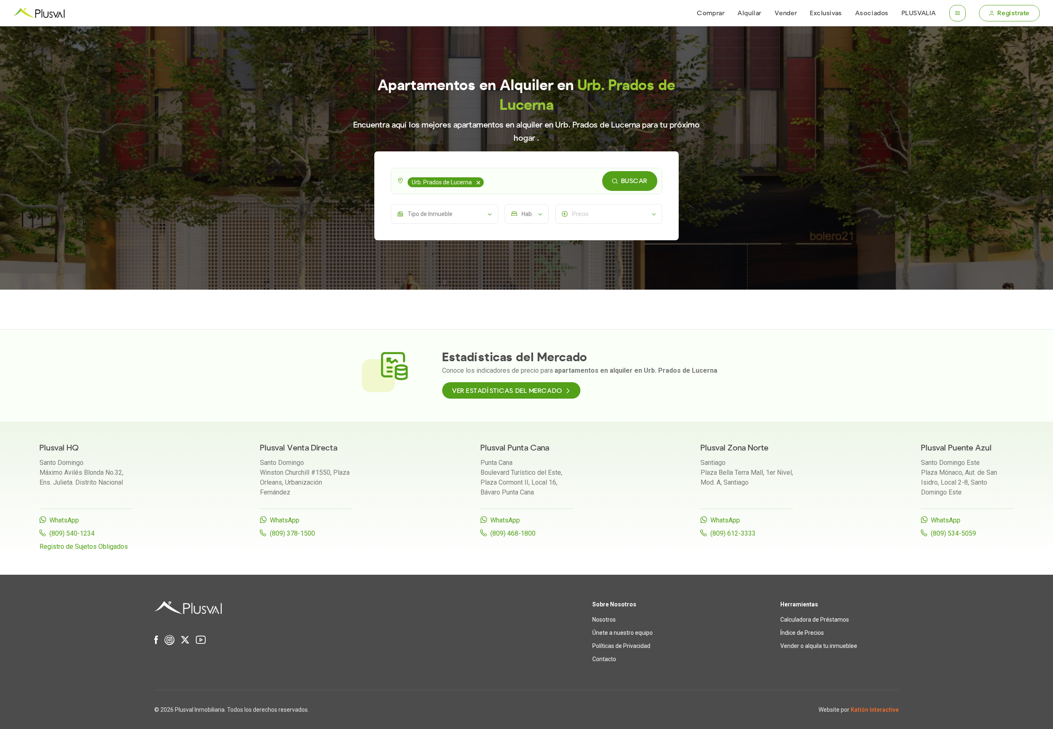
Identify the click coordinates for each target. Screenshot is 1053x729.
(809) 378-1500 (292, 533)
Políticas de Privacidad (621, 646)
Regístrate (1013, 13)
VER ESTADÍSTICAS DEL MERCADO (507, 391)
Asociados (871, 13)
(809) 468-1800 (513, 533)
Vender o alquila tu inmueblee (818, 646)
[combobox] (526, 181)
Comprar (710, 13)
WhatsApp (64, 520)
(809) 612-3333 (733, 533)
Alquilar (749, 13)
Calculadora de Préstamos (814, 619)
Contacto (604, 659)
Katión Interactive (875, 709)
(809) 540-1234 (72, 533)
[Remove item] (478, 182)
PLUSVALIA (919, 13)
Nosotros (604, 619)
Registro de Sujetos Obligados (83, 546)
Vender (786, 13)
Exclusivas (826, 13)
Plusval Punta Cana (514, 448)
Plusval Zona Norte (734, 448)
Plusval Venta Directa (298, 448)
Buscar (634, 181)
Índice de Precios (802, 632)
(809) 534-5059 (953, 533)
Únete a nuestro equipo (622, 632)
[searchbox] (487, 181)
